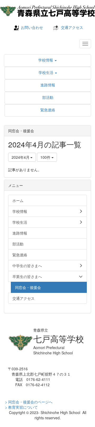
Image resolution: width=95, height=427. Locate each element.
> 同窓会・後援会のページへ (29, 401)
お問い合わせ (32, 27)
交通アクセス (72, 27)
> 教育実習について (21, 407)
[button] (47, 60)
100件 (45, 157)
